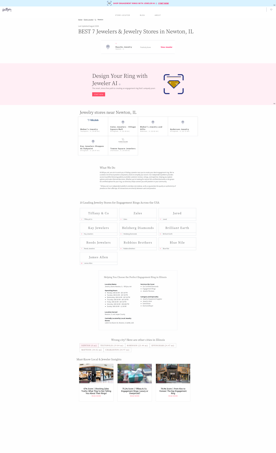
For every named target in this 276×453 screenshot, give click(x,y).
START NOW (98, 94)
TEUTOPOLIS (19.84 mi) (112, 345)
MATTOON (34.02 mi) (91, 350)
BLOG (142, 15)
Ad (274, 103)
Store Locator (122, 15)
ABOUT (158, 15)
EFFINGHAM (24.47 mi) (162, 345)
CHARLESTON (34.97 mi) (117, 350)
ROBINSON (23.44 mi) (137, 345)
